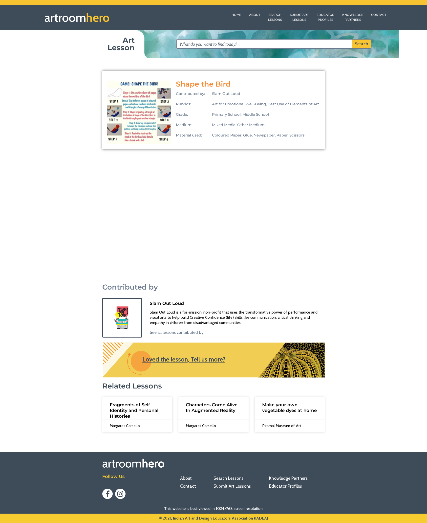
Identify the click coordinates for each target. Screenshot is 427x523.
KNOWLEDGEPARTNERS (352, 17)
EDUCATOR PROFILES (325, 17)
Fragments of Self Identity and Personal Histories (134, 410)
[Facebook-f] (107, 494)
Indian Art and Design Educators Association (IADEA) (220, 518)
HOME (236, 15)
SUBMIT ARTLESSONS (299, 17)
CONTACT (378, 15)
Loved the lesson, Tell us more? (183, 359)
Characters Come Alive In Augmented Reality (211, 407)
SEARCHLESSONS (275, 17)
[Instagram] (120, 494)
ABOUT (254, 15)
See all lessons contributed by (177, 332)
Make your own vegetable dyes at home (289, 407)
